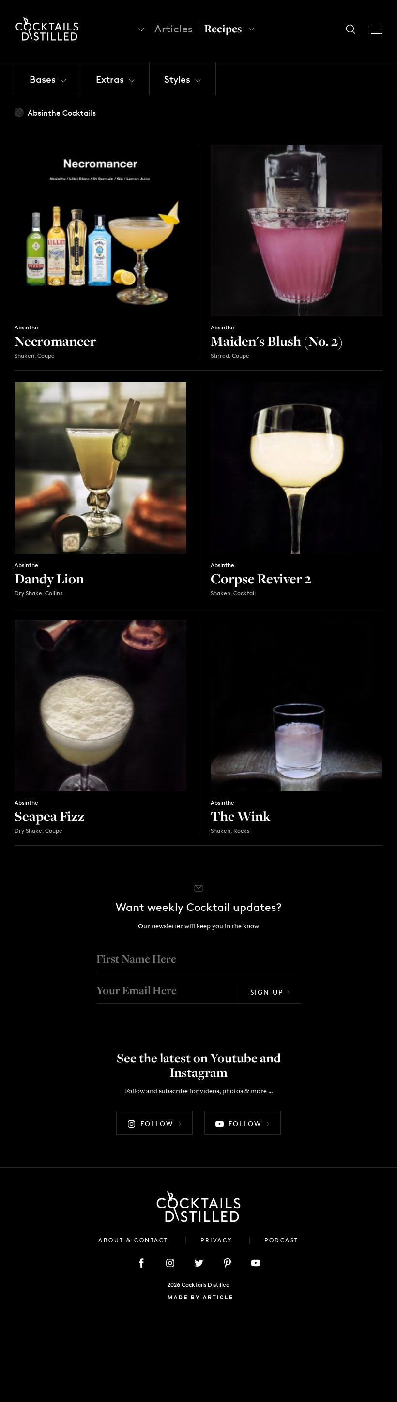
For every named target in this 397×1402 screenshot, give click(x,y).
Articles (173, 29)
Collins (53, 593)
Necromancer (55, 340)
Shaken (24, 355)
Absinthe (26, 327)
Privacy (217, 1240)
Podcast (281, 1240)
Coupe (46, 355)
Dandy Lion (49, 578)
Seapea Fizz (50, 815)
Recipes (223, 28)
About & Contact (134, 1240)
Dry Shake (28, 593)
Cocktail (244, 593)
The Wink (241, 815)
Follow (156, 1123)
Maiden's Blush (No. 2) (277, 340)
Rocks (241, 830)
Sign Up (266, 992)
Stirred (220, 355)
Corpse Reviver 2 (261, 578)
